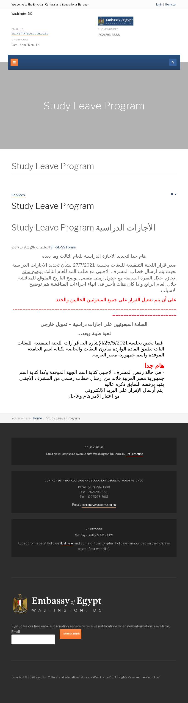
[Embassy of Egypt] (115, 21)
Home (37, 418)
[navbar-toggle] (14, 62)
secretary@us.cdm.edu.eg (30, 33)
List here (67, 543)
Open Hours (20, 39)
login (159, 4)
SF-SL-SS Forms (63, 247)
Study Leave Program (52, 206)
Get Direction (134, 454)
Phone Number (108, 29)
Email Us (29, 31)
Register (171, 4)
